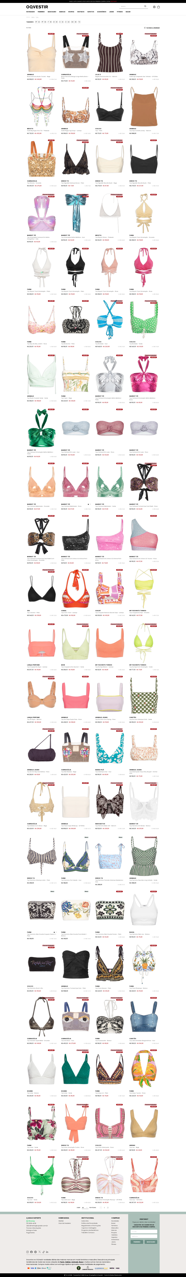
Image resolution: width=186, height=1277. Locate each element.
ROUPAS (71, 12)
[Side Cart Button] (158, 7)
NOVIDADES (30, 12)
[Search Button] (145, 6)
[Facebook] (31, 1252)
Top (37, 17)
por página (92, 1207)
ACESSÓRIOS (101, 12)
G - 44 (67, 22)
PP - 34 (38, 22)
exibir (78, 1207)
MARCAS (62, 12)
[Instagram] (27, 1252)
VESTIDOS (80, 12)
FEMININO (41, 12)
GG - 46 (73, 22)
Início (28, 17)
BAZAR (128, 12)
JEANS (111, 12)
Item (32, 17)
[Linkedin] (47, 1252)
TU (79, 22)
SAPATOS (90, 12)
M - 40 (55, 22)
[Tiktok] (44, 1252)
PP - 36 (44, 22)
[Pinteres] (35, 1252)
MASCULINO (52, 12)
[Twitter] (39, 1252)
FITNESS (120, 12)
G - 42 (61, 22)
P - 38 (49, 22)
